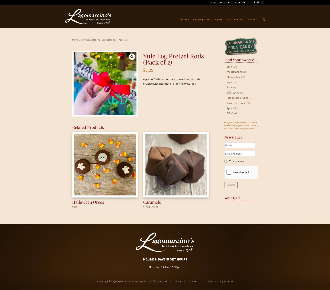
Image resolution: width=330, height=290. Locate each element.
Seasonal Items (236, 103)
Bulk (229, 66)
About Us (253, 19)
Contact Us (225, 3)
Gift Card (232, 113)
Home (213, 3)
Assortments (234, 71)
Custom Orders (235, 19)
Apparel (231, 108)
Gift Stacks (233, 92)
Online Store (78, 39)
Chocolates (90, 39)
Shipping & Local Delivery (207, 19)
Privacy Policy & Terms (220, 281)
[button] (132, 57)
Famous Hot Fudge (237, 97)
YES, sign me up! (236, 161)
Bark (229, 87)
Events (237, 3)
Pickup (185, 19)
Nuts (229, 82)
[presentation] (241, 172)
